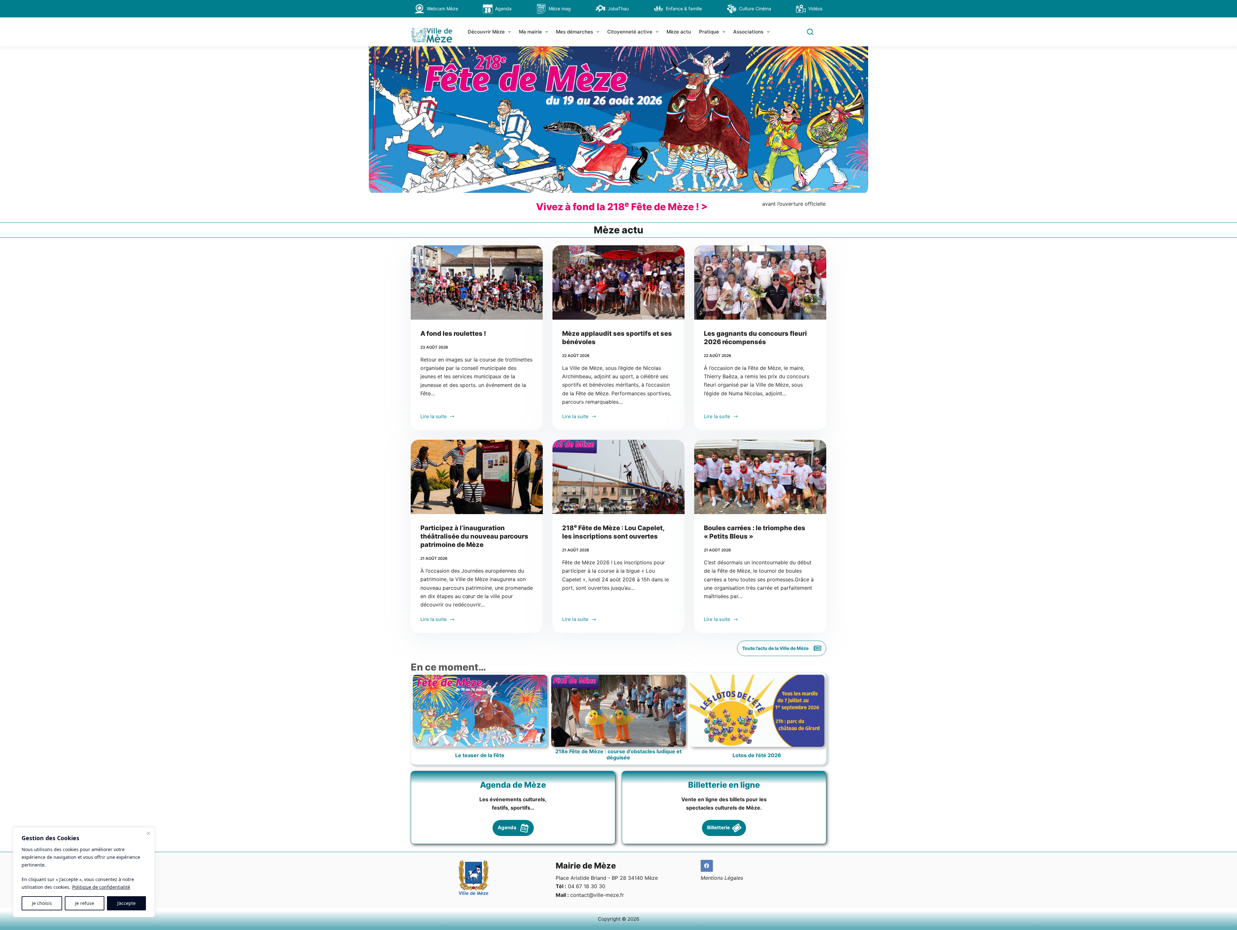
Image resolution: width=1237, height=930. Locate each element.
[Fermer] (148, 833)
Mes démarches (574, 32)
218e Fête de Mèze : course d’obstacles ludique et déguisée (618, 754)
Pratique (709, 32)
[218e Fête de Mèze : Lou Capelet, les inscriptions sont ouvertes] (618, 477)
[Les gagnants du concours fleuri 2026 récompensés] (760, 282)
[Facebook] (707, 866)
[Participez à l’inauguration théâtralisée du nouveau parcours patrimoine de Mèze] (477, 477)
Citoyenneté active (629, 32)
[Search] (810, 32)
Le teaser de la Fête (479, 755)
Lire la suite (433, 417)
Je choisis (42, 903)
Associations (748, 32)
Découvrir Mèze (486, 32)
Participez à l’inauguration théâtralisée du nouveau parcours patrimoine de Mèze (474, 536)
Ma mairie (530, 32)
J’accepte (126, 903)
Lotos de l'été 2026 (757, 755)
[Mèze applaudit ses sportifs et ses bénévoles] (618, 282)
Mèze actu (678, 32)
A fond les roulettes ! (453, 333)
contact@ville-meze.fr (597, 895)
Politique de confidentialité (101, 887)
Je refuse (84, 903)
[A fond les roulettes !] (477, 282)
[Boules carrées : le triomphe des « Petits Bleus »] (760, 477)
